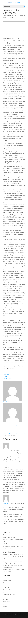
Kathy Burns (6, 565)
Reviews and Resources (9, 594)
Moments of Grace (7, 589)
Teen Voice (5, 599)
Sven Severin (7, 15)
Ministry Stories (7, 587)
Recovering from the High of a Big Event (14, 433)
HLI (3, 582)
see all (20, 423)
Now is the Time (7, 534)
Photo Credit (6, 374)
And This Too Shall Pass (9, 537)
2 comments (11, 17)
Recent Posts (7, 378)
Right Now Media (7, 544)
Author (5, 376)
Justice (4, 585)
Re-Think (5, 592)
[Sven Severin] (12, 400)
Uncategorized (6, 601)
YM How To (6, 604)
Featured (5, 577)
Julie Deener (6, 503)
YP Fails (5, 606)
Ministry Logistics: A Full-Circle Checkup (14, 429)
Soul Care (5, 597)
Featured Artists (7, 580)
